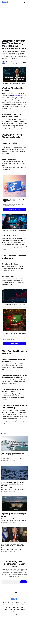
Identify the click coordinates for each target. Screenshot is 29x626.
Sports (13, 607)
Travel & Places (8, 609)
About (4, 602)
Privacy (23, 609)
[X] (13, 592)
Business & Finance (6, 37)
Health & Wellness (21, 605)
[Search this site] (24, 2)
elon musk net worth (18, 95)
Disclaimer (16, 609)
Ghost (17, 614)
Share (24, 62)
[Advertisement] (14, 19)
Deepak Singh (10, 62)
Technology (20, 607)
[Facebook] (16, 592)
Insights (8, 607)
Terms (14, 611)
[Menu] (27, 2)
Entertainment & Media (9, 605)
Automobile (11, 602)
